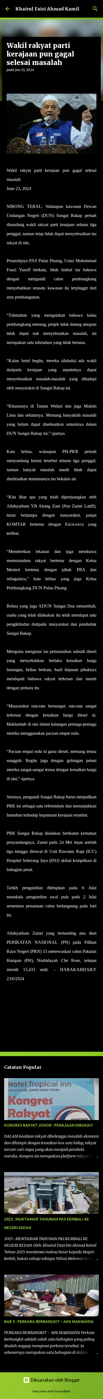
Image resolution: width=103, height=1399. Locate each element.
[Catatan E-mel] (10, 988)
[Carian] (95, 8)
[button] (10, 81)
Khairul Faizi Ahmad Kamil (47, 9)
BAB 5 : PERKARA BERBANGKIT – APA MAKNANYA (49, 1321)
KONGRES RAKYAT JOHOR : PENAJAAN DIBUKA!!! (48, 1125)
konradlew (63, 1391)
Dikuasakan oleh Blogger (55, 1380)
